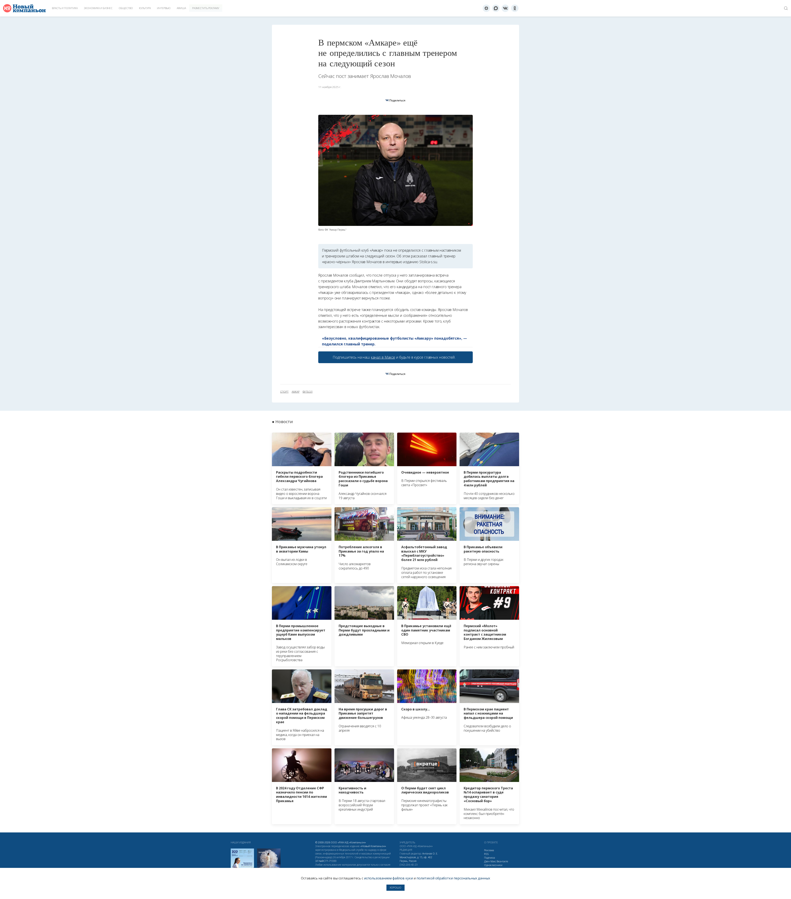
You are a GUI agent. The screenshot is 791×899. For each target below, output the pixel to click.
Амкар (296, 391)
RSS (486, 854)
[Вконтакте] (505, 8)
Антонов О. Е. (430, 853)
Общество (126, 8)
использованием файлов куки (388, 878)
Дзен (487, 861)
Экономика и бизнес (98, 8)
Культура (145, 8)
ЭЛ (325, 861)
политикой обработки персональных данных (453, 878)
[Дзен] (486, 8)
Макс (493, 861)
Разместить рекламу (205, 8)
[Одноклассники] (514, 8)
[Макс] (496, 8)
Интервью (164, 8)
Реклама (489, 850)
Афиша (181, 8)
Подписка (489, 857)
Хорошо (395, 887)
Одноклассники (493, 865)
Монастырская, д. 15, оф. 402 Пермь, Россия (416, 859)
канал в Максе (383, 357)
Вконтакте (502, 861)
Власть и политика (65, 8)
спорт (284, 391)
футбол (308, 391)
